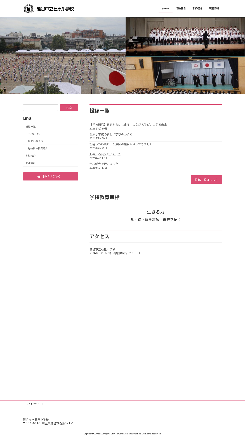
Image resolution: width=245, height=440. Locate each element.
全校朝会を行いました (103, 163)
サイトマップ (32, 403)
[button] (50, 176)
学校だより (34, 133)
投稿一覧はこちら (206, 179)
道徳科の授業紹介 (38, 148)
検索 (69, 107)
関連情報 (30, 163)
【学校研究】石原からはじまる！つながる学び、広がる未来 (128, 124)
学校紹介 (30, 155)
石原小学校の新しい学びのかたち (111, 134)
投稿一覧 (30, 126)
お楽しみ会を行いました (105, 154)
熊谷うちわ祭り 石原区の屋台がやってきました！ (122, 144)
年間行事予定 (35, 141)
